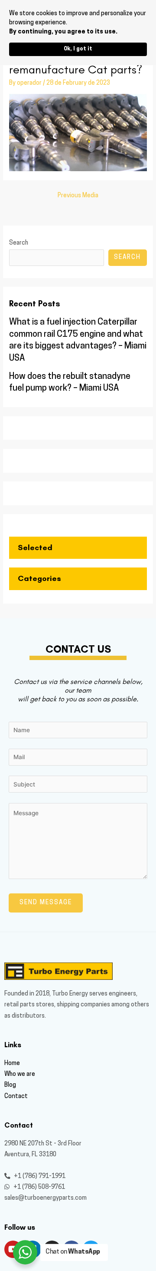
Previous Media (78, 196)
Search (18, 243)
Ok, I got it (78, 49)
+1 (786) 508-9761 (38, 1187)
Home (12, 1063)
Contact (16, 1096)
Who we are (19, 1074)
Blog (10, 1085)
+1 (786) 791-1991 (39, 1176)
